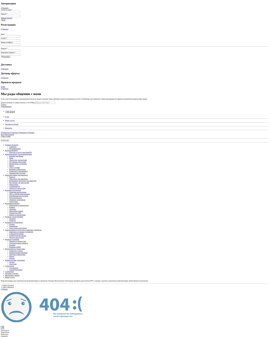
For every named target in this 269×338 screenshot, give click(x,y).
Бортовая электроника (13, 190)
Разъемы (12, 245)
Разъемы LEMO (15, 247)
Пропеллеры (13, 185)
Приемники (13, 226)
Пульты (12, 224)
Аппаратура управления (13, 222)
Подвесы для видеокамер (14, 217)
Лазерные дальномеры (17, 200)
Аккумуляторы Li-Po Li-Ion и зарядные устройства (23, 230)
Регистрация (9, 134)
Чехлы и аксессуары (16, 237)
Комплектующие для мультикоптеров (18, 154)
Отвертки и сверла (16, 251)
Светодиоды (9, 266)
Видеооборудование (12, 203)
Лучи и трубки (14, 167)
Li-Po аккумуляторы (16, 234)
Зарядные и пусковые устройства (21, 232)
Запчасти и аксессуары (17, 188)
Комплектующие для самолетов (16, 175)
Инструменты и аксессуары (15, 249)
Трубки (12, 262)
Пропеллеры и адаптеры (18, 164)
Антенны (12, 209)
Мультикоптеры (15, 149)
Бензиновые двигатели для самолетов (22, 181)
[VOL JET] (5, 140)
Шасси (11, 166)
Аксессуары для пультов (18, 228)
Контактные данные (12, 275)
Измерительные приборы (18, 253)
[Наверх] (4, 289)
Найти (9, 107)
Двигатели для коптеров (18, 160)
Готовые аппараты (11, 145)
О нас (7, 117)
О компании (9, 272)
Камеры (12, 207)
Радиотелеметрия (15, 198)
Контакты (8, 128)
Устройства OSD (15, 213)
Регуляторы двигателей (17, 162)
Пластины (13, 264)
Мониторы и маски (16, 211)
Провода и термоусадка (17, 241)
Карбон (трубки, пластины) (15, 260)
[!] (3, 105)
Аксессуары (13, 202)
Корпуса (12, 177)
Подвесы (12, 219)
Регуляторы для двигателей (19, 183)
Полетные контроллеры (17, 192)
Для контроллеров (15, 270)
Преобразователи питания (18, 196)
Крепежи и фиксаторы (17, 169)
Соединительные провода (18, 243)
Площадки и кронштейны (18, 171)
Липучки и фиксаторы (17, 254)
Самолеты (12, 147)
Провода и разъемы (12, 239)
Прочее (12, 258)
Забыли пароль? (6, 18)
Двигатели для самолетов (18, 179)
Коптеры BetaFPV (11, 150)
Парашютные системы (17, 173)
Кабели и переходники (17, 215)
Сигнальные (13, 268)
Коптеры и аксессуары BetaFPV (20, 152)
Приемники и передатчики (19, 205)
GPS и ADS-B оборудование (19, 194)
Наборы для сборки (16, 156)
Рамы (11, 158)
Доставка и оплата (11, 124)
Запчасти (12, 220)
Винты (11, 256)
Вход (2, 134)
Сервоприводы (14, 186)
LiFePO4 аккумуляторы (17, 236)
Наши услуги (10, 120)
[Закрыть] (4, 8)
